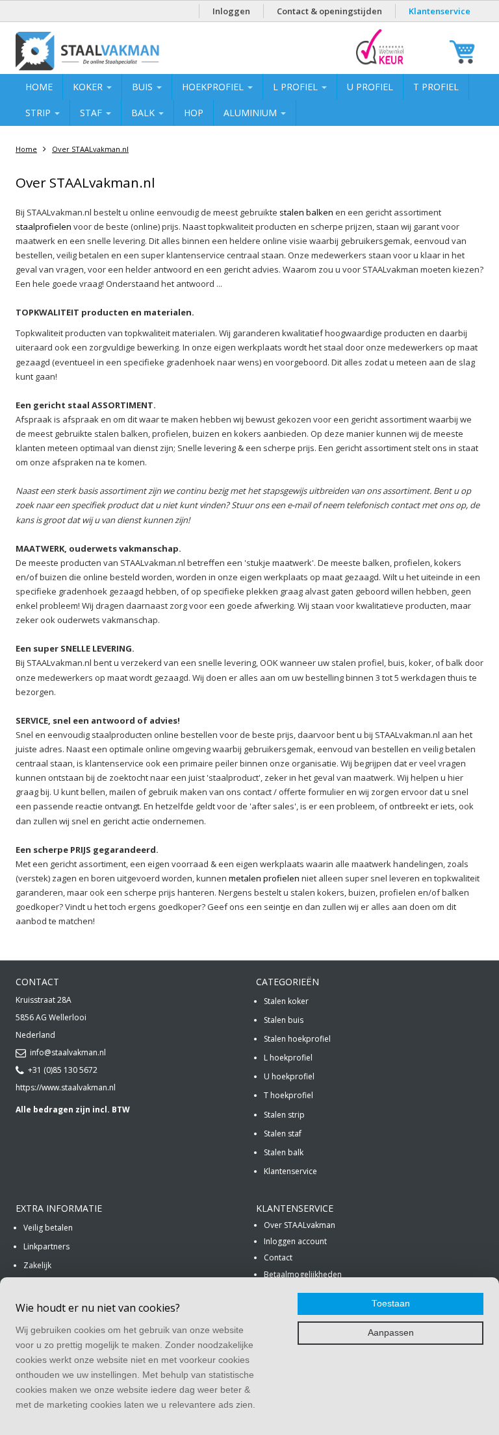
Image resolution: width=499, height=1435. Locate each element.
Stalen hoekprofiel (297, 1038)
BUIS (143, 86)
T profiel (436, 86)
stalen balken (306, 212)
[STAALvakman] (121, 51)
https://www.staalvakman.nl (66, 1087)
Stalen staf (282, 1133)
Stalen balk (283, 1152)
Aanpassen (391, 1333)
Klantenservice (439, 11)
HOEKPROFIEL (214, 86)
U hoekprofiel (289, 1076)
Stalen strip (284, 1114)
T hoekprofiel (288, 1095)
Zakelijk (37, 1265)
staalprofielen (43, 226)
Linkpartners (46, 1246)
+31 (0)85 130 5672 (62, 1069)
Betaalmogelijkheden (303, 1274)
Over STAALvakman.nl (90, 149)
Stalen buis (283, 1019)
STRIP (39, 112)
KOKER (89, 86)
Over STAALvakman (299, 1225)
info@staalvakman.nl (68, 1052)
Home (39, 86)
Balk (144, 112)
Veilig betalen (48, 1227)
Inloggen (231, 11)
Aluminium (251, 112)
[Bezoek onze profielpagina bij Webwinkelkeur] (379, 64)
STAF (92, 112)
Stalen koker (286, 1001)
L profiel (296, 86)
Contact (278, 1257)
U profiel (370, 86)
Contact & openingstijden (329, 11)
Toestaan (391, 1303)
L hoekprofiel (288, 1057)
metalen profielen (264, 878)
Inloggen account (295, 1241)
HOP (193, 112)
